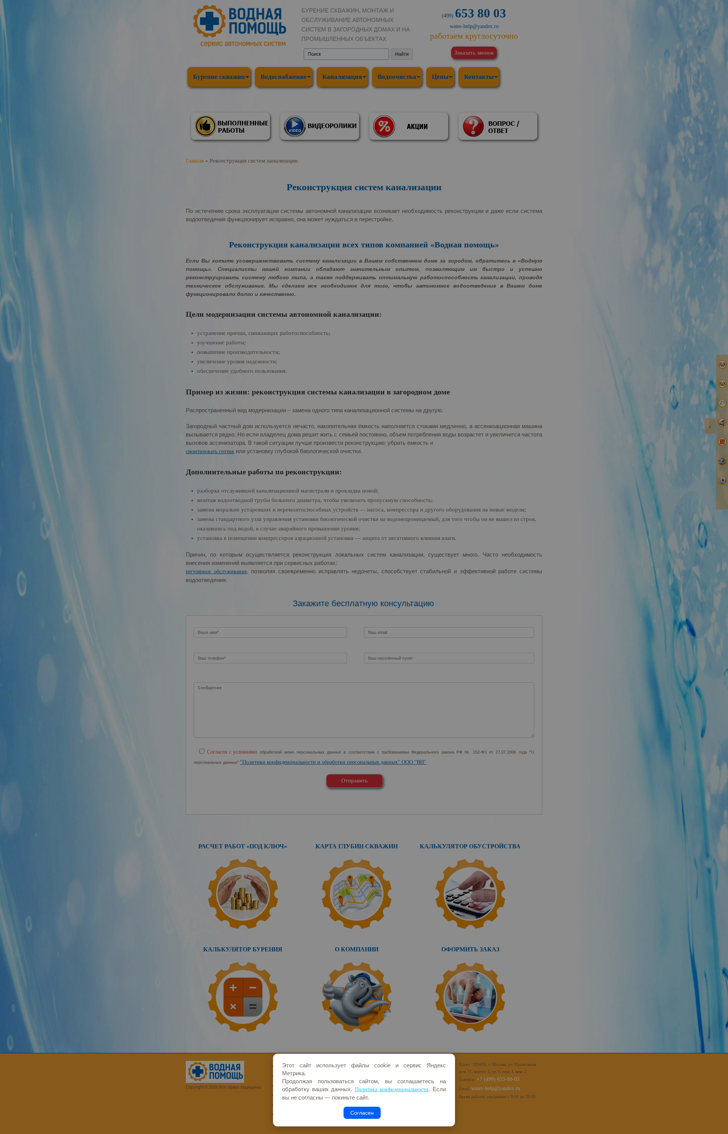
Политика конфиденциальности (392, 1089)
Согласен (362, 1113)
